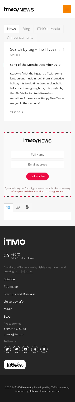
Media (8, 309)
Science (9, 279)
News (11, 29)
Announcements (20, 37)
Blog (26, 29)
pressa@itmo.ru (14, 334)
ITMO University (23, 387)
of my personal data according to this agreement (37, 191)
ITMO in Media (48, 29)
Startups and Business (19, 294)
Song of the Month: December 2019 (35, 65)
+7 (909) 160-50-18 (15, 329)
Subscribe (37, 176)
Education (11, 287)
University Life (14, 302)
